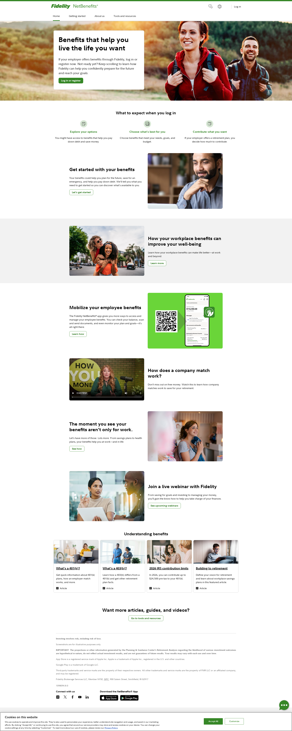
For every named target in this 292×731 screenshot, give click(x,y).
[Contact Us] (210, 7)
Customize (234, 721)
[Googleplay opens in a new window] (130, 699)
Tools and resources (125, 16)
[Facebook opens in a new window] (74, 697)
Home (56, 16)
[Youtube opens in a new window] (81, 697)
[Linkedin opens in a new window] (89, 697)
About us (99, 16)
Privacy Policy (111, 728)
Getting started (77, 16)
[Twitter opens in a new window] (67, 697)
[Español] (219, 7)
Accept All (213, 721)
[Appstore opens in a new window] (110, 699)
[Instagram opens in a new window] (59, 697)
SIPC (106, 679)
